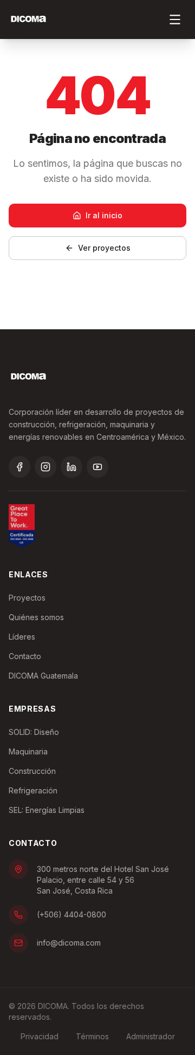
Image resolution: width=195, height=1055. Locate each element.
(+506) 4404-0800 (71, 914)
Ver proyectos (104, 247)
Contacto (25, 656)
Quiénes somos (36, 617)
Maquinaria (28, 751)
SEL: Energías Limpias (46, 810)
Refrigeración (33, 790)
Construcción (32, 771)
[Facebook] (19, 467)
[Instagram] (45, 467)
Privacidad (39, 1036)
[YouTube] (97, 467)
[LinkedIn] (71, 467)
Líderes (22, 636)
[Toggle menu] (175, 19)
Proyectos (27, 597)
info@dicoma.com (69, 942)
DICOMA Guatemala (43, 675)
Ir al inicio (104, 215)
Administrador (150, 1036)
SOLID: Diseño (34, 732)
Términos (92, 1036)
